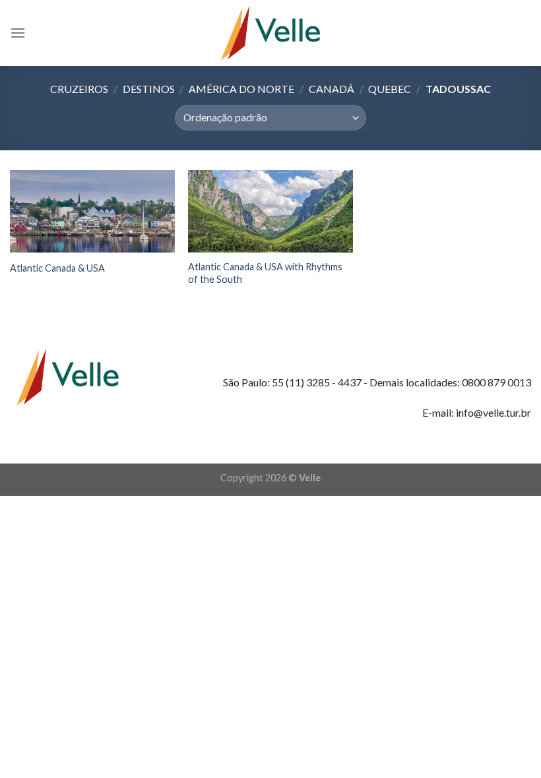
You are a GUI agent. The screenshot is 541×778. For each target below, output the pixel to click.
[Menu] (18, 32)
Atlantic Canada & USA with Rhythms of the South (265, 273)
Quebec (389, 88)
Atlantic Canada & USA (57, 268)
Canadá (331, 88)
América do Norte (241, 88)
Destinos (149, 88)
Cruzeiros (79, 88)
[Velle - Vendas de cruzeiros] (270, 33)
